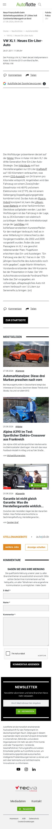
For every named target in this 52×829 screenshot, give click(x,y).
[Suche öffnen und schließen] (39, 4)
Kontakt (36, 801)
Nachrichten (17, 31)
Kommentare (15, 75)
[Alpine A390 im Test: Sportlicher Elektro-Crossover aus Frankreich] (26, 410)
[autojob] (42, 537)
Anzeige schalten (36, 547)
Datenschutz (34, 819)
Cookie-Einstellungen (26, 822)
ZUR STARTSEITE (15, 320)
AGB (23, 819)
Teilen (33, 75)
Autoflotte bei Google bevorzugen (24, 83)
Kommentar (8, 614)
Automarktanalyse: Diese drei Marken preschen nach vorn (24, 378)
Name (6, 602)
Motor (10, 158)
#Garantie (20, 493)
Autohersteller (32, 31)
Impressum (14, 819)
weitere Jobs (12, 547)
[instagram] (26, 769)
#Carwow (19, 371)
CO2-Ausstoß (17, 176)
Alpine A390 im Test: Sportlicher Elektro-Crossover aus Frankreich (24, 435)
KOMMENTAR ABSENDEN (26, 664)
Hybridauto (24, 165)
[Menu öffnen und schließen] (5, 4)
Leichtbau (19, 224)
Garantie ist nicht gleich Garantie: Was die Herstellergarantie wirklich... (23, 502)
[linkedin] (34, 769)
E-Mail (6, 590)
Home (6, 31)
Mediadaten (18, 801)
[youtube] (18, 769)
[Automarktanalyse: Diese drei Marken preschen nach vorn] (26, 354)
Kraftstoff (41, 169)
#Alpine (18, 426)
